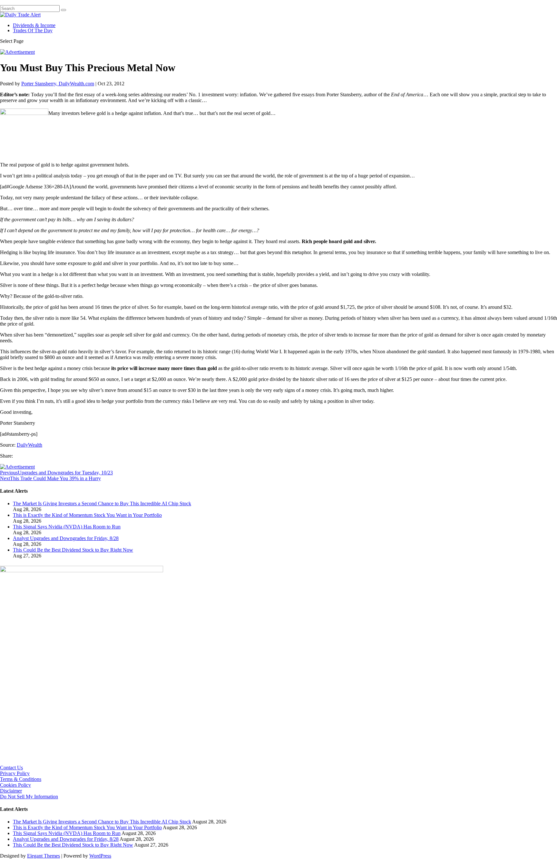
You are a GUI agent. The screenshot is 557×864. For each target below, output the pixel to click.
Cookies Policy (15, 785)
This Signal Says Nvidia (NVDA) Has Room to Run (67, 526)
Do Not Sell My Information (29, 796)
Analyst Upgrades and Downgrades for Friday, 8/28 (66, 538)
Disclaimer (11, 790)
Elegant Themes (43, 856)
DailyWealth (29, 445)
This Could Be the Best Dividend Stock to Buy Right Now (73, 550)
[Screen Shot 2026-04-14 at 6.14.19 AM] (81, 570)
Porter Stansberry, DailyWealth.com (57, 83)
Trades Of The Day (33, 30)
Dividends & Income (34, 25)
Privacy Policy (15, 773)
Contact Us (11, 767)
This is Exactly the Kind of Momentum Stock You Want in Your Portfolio (87, 515)
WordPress (100, 856)
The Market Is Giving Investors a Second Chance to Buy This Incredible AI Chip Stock (102, 503)
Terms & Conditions (20, 779)
